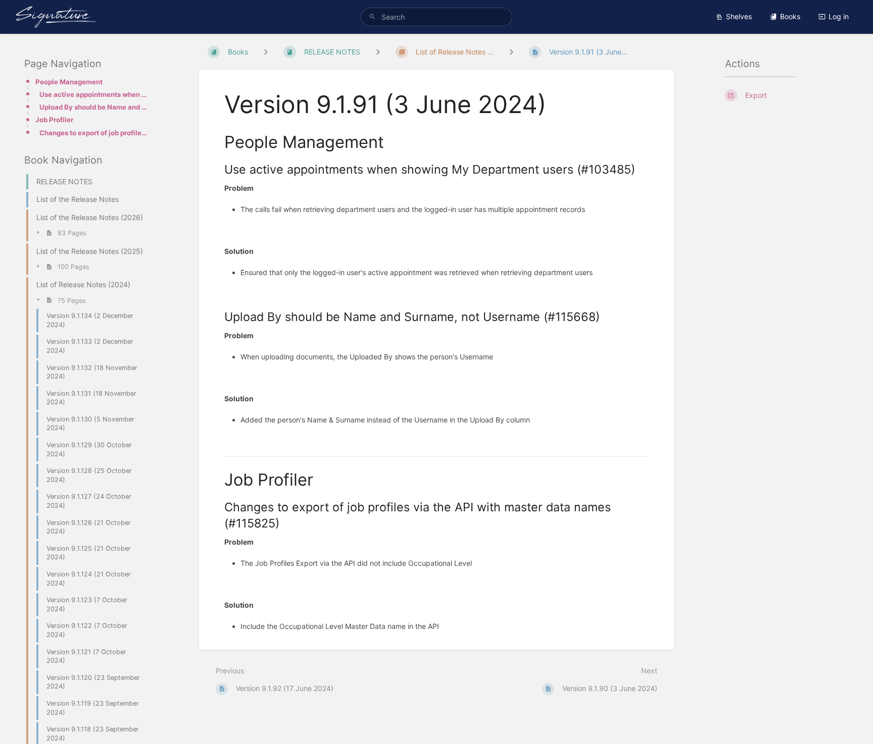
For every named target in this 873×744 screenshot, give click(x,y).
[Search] (372, 17)
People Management (69, 82)
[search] (436, 17)
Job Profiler (54, 120)
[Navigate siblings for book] (266, 51)
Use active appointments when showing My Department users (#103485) (93, 94)
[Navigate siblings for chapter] (378, 51)
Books (790, 16)
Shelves (739, 16)
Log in (839, 16)
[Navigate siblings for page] (511, 51)
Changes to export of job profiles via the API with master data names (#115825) (93, 133)
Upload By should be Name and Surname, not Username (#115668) (93, 107)
